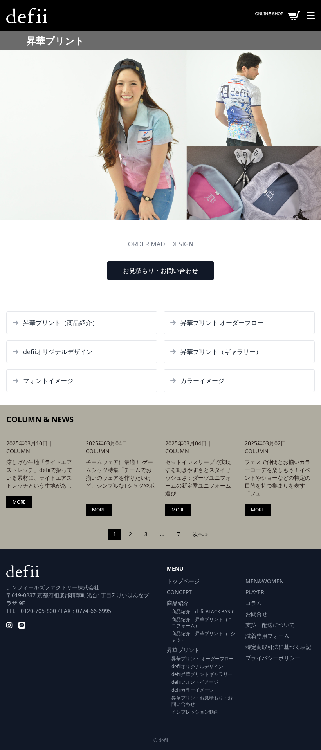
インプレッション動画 (194, 711)
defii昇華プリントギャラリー (202, 674)
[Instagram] (9, 625)
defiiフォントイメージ (194, 682)
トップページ (183, 581)
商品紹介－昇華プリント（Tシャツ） (203, 636)
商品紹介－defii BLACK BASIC (203, 611)
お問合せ (256, 614)
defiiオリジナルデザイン (197, 666)
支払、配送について (270, 625)
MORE (19, 502)
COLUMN (18, 451)
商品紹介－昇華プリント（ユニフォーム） (202, 622)
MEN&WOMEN (264, 581)
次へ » (200, 534)
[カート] (277, 15)
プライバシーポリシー (272, 657)
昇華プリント (183, 650)
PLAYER (254, 592)
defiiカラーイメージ (192, 690)
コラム (253, 603)
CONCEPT (179, 592)
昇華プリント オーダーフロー (202, 658)
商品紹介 (178, 603)
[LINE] (21, 625)
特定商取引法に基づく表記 (278, 647)
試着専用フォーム (267, 636)
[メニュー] (311, 15)
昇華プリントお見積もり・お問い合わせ (202, 700)
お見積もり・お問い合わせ (160, 270)
